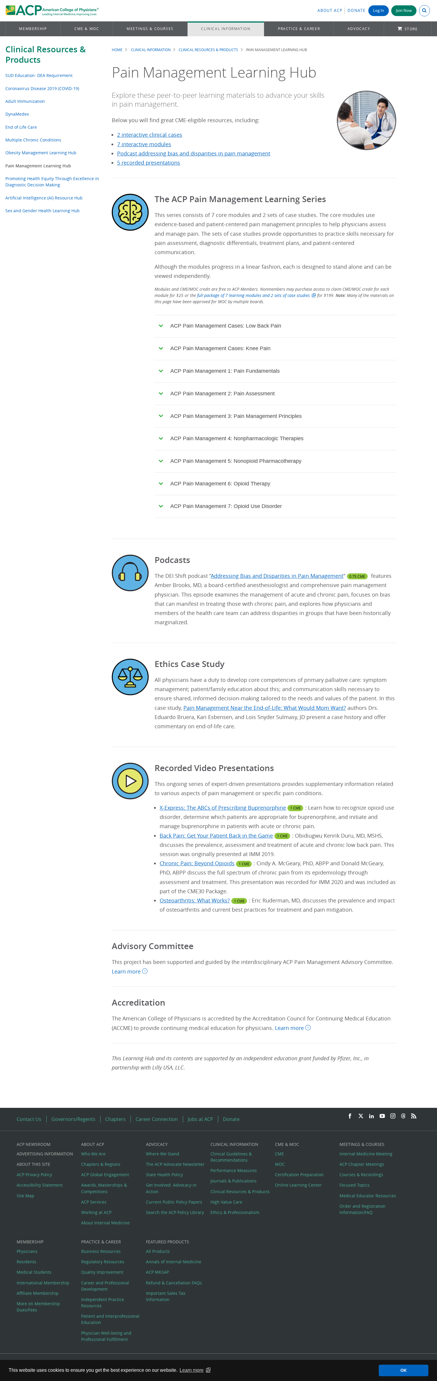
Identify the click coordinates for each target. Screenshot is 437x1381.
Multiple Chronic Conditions (33, 140)
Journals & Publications (233, 1181)
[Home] (52, 10)
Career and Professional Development (105, 1286)
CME (279, 1154)
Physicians (27, 1251)
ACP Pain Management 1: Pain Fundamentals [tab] (225, 371)
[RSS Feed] (413, 1116)
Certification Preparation (299, 1174)
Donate (356, 10)
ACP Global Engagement (105, 1174)
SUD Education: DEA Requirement (39, 75)
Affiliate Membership (38, 1293)
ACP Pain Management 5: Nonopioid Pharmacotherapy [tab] (235, 461)
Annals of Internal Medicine (173, 1261)
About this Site (33, 1164)
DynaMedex (17, 114)
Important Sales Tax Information (165, 1296)
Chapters (115, 1119)
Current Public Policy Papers (174, 1202)
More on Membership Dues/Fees (38, 1307)
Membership (33, 28)
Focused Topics (354, 1185)
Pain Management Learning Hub (38, 166)
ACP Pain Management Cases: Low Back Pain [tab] (225, 326)
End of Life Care (21, 127)
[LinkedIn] (371, 1116)
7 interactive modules (144, 144)
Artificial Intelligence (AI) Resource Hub (44, 198)
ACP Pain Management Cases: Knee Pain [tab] (220, 348)
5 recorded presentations (148, 162)
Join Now (404, 10)
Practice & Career (299, 28)
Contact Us (29, 1119)
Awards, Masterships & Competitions (104, 1188)
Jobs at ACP (200, 1119)
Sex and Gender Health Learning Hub (42, 210)
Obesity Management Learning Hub (40, 152)
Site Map (25, 1195)
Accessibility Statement (40, 1185)
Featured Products (167, 1242)
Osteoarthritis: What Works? (195, 900)
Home (117, 49)
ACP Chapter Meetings (361, 1164)
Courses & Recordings (361, 1174)
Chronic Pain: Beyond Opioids (197, 863)
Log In (378, 10)
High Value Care (226, 1202)
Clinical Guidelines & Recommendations (231, 1157)
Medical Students (34, 1272)
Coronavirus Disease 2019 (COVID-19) (42, 88)
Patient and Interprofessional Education (110, 1319)
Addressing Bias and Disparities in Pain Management (277, 575)
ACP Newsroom (34, 1144)
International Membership (43, 1283)
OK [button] (403, 1370)
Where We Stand (162, 1154)
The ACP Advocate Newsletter (175, 1164)
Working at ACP (96, 1212)
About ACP (329, 10)
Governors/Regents (73, 1119)
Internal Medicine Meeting (365, 1154)
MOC (280, 1164)
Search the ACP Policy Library (175, 1212)
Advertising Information (45, 1154)
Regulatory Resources (102, 1261)
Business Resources (101, 1251)
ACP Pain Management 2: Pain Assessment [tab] (222, 394)
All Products (158, 1251)
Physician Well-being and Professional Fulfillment (106, 1336)
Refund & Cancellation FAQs (174, 1283)
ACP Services (93, 1202)
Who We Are (93, 1154)
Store (411, 29)
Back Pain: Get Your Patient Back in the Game (216, 835)
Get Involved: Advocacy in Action (171, 1188)
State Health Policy (164, 1174)
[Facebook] (350, 1116)
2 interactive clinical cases (149, 134)
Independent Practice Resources (102, 1302)
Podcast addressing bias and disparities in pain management (193, 153)
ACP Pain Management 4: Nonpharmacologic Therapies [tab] (237, 438)
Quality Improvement (102, 1272)
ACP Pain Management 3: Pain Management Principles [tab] (236, 416)
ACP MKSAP (157, 1272)
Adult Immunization (25, 101)
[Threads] (403, 1116)
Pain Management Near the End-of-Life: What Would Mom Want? (264, 707)
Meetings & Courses (150, 28)
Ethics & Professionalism (234, 1212)
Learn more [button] (192, 1370)
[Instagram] (393, 1116)
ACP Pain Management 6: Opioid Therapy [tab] (220, 484)
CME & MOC (86, 28)
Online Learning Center (298, 1185)
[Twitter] (361, 1116)
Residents (26, 1261)
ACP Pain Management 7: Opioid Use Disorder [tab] (226, 506)
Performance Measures (233, 1170)
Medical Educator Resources (367, 1195)
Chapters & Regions (100, 1164)
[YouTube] (382, 1116)
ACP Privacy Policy (34, 1174)
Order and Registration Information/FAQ (362, 1209)
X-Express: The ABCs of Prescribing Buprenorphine (223, 807)
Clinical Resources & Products (45, 54)
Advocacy (359, 28)
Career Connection (157, 1119)
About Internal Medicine (105, 1223)
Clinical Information (225, 28)
